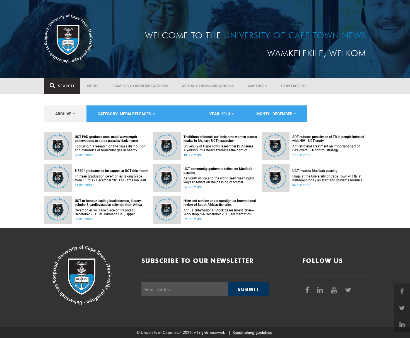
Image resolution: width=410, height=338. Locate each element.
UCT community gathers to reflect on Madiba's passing (218, 171)
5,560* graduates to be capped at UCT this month (111, 171)
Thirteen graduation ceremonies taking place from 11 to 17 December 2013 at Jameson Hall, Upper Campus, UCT (110, 178)
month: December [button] (274, 114)
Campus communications (140, 86)
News (92, 86)
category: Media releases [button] (125, 114)
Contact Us (294, 86)
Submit (248, 289)
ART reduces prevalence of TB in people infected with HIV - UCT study (328, 139)
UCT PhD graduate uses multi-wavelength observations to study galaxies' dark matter (106, 139)
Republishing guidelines (252, 332)
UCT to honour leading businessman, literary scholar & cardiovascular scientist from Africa (108, 203)
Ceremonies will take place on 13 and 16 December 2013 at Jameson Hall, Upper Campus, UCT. (105, 212)
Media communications (208, 86)
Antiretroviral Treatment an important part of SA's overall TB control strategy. (326, 148)
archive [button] (63, 114)
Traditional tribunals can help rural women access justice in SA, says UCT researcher (220, 139)
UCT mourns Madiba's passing (314, 171)
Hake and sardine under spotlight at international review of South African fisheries (220, 203)
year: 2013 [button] (220, 114)
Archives (257, 86)
